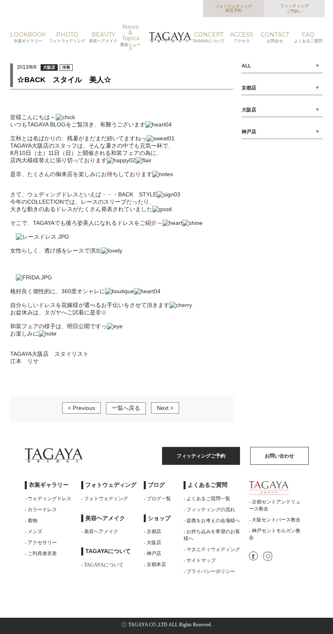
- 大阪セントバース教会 (275, 520)
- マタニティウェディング (212, 549)
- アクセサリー (41, 542)
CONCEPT (208, 37)
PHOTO (67, 37)
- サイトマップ (200, 560)
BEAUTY (103, 37)
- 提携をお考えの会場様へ (212, 520)
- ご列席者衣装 (41, 553)
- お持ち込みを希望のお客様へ (212, 535)
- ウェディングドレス (48, 498)
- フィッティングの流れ (209, 509)
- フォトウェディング (104, 498)
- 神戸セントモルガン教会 (275, 534)
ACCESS (241, 37)
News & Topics (130, 37)
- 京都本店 (155, 564)
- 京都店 (152, 531)
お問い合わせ (279, 456)
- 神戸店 (152, 553)
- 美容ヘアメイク (99, 531)
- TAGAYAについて (102, 565)
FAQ (308, 37)
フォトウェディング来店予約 (233, 8)
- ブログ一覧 (157, 498)
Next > (165, 408)
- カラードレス (41, 509)
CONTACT (275, 37)
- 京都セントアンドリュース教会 (275, 505)
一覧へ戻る (126, 408)
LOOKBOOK (28, 37)
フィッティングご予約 (294, 8)
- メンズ (33, 531)
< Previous (81, 408)
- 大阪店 (152, 542)
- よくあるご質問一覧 (207, 498)
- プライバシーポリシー (209, 571)
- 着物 (31, 520)
